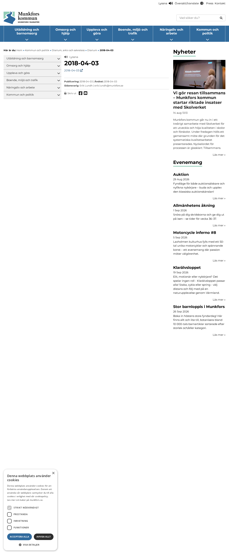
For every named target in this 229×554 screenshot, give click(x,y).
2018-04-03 (71, 70)
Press (209, 3)
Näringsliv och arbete (171, 31)
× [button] (53, 473)
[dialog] (30, 509)
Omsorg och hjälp (65, 31)
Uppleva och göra (97, 31)
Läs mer (219, 198)
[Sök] (221, 17)
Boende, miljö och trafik (133, 31)
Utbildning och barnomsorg (27, 31)
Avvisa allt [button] (43, 536)
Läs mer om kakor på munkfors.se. (25, 499)
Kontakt (220, 3)
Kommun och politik (207, 31)
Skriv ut (71, 93)
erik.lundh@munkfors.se (108, 85)
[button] (30, 545)
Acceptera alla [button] (19, 536)
